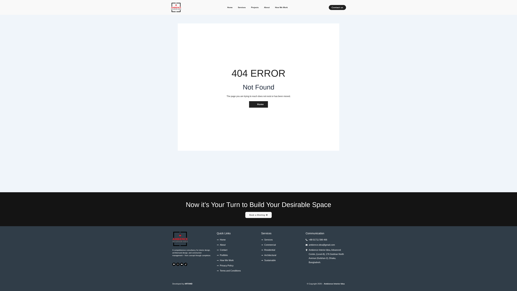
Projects (255, 7)
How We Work (281, 7)
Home (230, 7)
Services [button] (242, 7)
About (267, 7)
